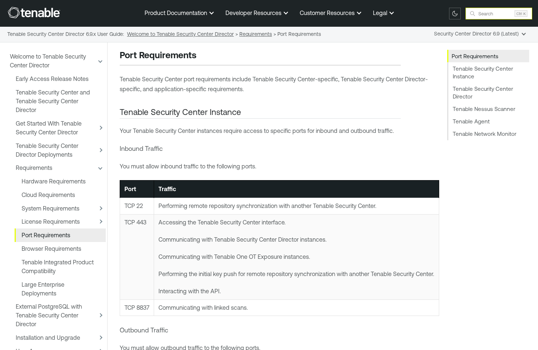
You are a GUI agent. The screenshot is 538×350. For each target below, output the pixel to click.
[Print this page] (202, 56)
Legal (381, 13)
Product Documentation (177, 13)
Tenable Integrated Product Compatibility (58, 266)
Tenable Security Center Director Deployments (47, 150)
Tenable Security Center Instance (483, 72)
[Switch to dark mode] (455, 13)
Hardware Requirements (54, 181)
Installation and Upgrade (48, 337)
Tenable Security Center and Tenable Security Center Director (53, 101)
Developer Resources (254, 13)
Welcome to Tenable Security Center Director (48, 60)
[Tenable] (34, 12)
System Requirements (50, 208)
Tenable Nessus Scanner (484, 109)
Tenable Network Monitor (484, 134)
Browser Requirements (51, 248)
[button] (100, 61)
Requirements (34, 167)
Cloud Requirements (48, 194)
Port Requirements (46, 235)
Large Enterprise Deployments (43, 289)
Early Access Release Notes (52, 78)
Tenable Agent (471, 121)
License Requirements (51, 221)
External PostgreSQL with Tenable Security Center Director (49, 315)
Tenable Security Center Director (483, 93)
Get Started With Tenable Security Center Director (49, 127)
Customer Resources (328, 13)
